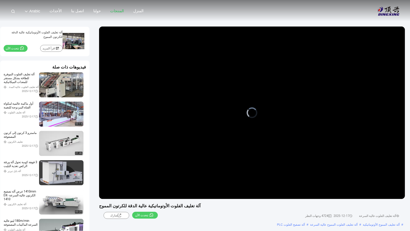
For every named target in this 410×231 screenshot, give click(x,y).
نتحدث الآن (141, 215)
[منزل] (388, 10)
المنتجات (117, 11)
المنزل (138, 11)
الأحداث (56, 11)
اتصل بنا (77, 11)
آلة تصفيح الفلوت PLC (291, 224)
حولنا (97, 11)
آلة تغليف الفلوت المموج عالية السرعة (334, 224)
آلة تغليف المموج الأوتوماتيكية (381, 224)
